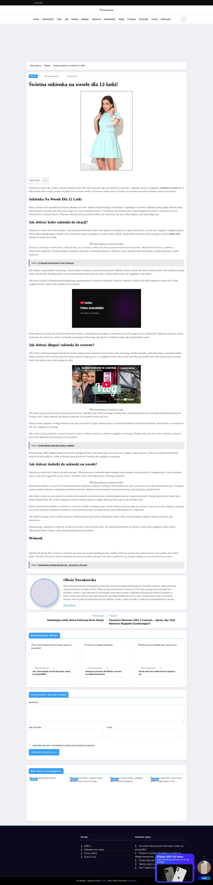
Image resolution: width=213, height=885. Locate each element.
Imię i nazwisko (35, 727)
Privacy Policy (90, 853)
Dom (59, 19)
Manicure (96, 19)
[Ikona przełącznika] (28, 19)
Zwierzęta (165, 19)
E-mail (109, 727)
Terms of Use (90, 857)
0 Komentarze (72, 76)
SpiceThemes (132, 881)
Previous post (98, 616)
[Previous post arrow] (30, 620)
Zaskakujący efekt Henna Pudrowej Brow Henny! (75, 620)
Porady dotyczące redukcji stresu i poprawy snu (157, 672)
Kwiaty (74, 19)
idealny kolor (174, 234)
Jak (66, 19)
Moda (121, 19)
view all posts (69, 605)
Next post (113, 616)
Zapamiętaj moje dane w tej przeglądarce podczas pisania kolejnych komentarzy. (64, 745)
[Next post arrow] (183, 620)
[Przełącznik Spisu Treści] (43, 181)
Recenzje (143, 19)
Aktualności (48, 19)
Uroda (154, 19)
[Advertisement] (106, 42)
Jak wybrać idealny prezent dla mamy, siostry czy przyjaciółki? (51, 672)
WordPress (104, 881)
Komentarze (33, 702)
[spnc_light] (183, 19)
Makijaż (85, 19)
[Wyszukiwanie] (175, 19)
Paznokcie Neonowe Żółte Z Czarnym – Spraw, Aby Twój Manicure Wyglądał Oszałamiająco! (142, 622)
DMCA (87, 846)
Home (36, 19)
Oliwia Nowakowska (51, 76)
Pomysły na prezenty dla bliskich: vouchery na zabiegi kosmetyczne (103, 672)
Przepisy (131, 19)
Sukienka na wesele (169, 188)
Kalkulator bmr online (94, 849)
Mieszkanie (109, 19)
